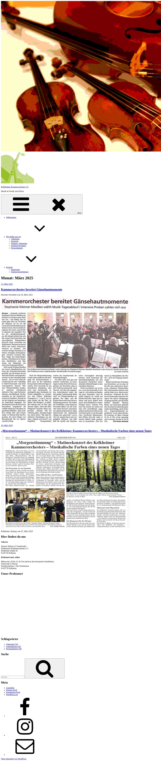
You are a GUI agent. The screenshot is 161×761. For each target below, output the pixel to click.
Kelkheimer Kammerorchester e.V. (15, 187)
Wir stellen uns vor (13, 237)
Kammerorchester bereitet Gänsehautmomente (31, 289)
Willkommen (11, 217)
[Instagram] (25, 735)
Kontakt (9, 267)
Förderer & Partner (18, 246)
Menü (79, 213)
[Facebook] (25, 716)
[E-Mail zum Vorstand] (25, 754)
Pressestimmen (17, 248)
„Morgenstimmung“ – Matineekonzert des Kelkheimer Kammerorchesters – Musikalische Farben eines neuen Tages (76, 430)
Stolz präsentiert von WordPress (13, 759)
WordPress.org (12, 695)
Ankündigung (13, 646)
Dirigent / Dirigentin (19, 243)
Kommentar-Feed (13, 692)
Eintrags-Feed (11, 690)
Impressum (15, 270)
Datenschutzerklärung (19, 272)
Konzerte (14, 241)
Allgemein (15, 239)
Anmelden (10, 688)
